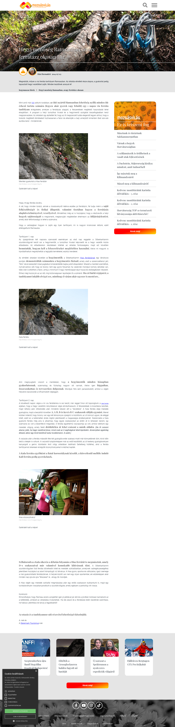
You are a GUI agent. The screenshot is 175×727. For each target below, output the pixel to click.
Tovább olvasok (19, 687)
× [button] (36, 671)
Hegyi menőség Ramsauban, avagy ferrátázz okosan (61, 90)
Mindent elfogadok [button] (20, 711)
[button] (20, 721)
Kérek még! (135, 231)
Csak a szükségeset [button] (20, 716)
